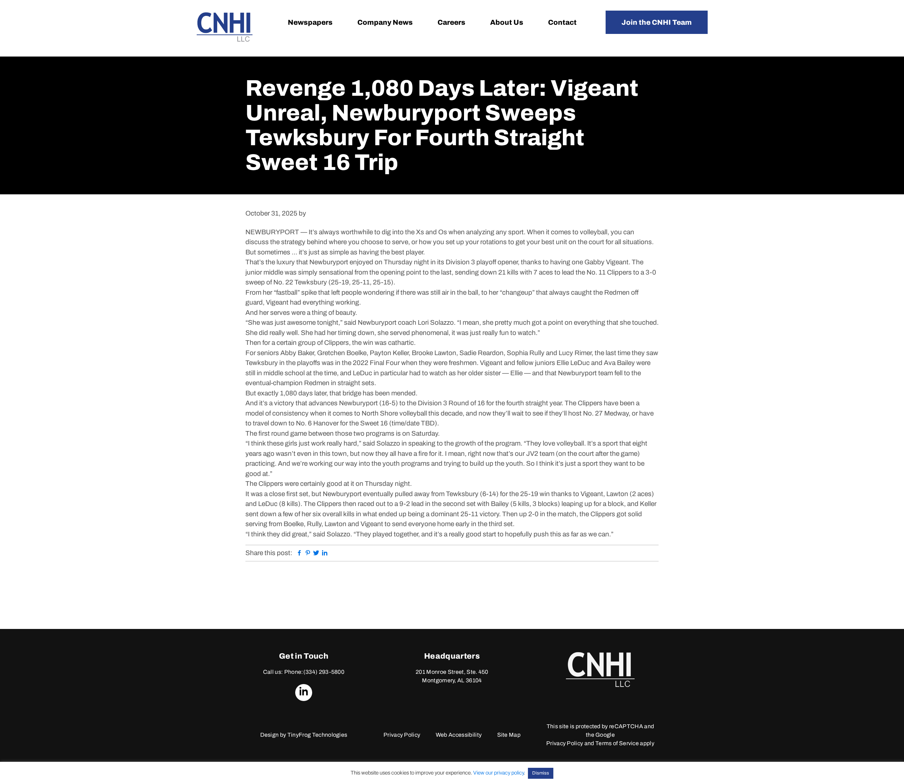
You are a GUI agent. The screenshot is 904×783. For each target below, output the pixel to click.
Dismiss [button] (540, 773)
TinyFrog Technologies (317, 735)
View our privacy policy (498, 773)
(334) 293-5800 (323, 672)
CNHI (224, 27)
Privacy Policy (401, 735)
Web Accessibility (459, 735)
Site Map (509, 735)
